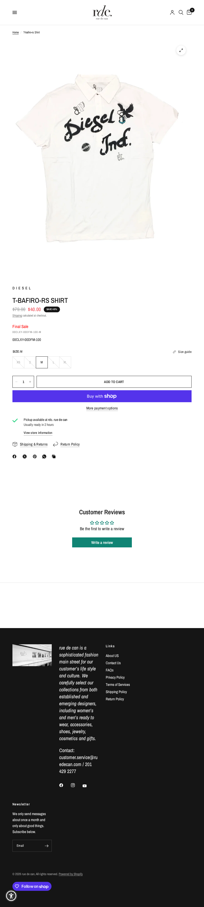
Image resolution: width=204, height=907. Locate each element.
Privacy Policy (115, 677)
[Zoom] (181, 50)
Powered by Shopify (71, 874)
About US (112, 655)
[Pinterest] (36, 456)
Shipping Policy (116, 691)
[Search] (181, 12)
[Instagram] (76, 785)
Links (110, 646)
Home (15, 32)
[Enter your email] (47, 846)
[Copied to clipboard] (55, 456)
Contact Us (113, 662)
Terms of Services (118, 684)
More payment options (102, 408)
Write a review (102, 542)
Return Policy (115, 699)
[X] (26, 456)
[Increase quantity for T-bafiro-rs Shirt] (30, 382)
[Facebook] (15, 456)
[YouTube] (88, 785)
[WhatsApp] (45, 456)
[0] (188, 12)
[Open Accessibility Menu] (11, 896)
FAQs (109, 670)
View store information (38, 433)
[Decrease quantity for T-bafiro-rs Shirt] (16, 382)
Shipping (17, 316)
